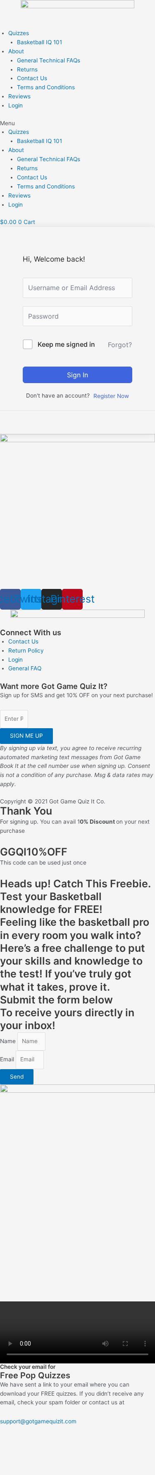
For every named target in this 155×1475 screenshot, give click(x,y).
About (16, 51)
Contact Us (32, 78)
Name (8, 1041)
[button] (77, 123)
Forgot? (120, 345)
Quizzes (18, 33)
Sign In (77, 375)
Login (15, 105)
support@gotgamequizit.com (38, 1421)
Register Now (111, 396)
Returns (27, 69)
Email (8, 1059)
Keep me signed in (66, 344)
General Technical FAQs (48, 60)
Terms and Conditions (46, 87)
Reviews (19, 96)
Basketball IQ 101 (39, 42)
